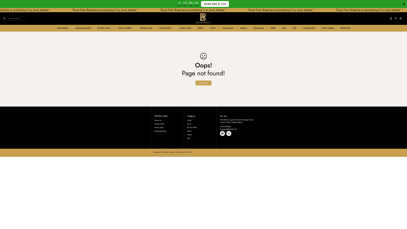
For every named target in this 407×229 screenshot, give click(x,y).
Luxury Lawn (185, 28)
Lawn (189, 124)
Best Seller (259, 28)
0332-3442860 (225, 126)
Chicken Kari (309, 28)
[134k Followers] (222, 133)
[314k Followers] (228, 133)
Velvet (189, 134)
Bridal (201, 28)
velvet (213, 28)
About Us (158, 120)
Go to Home (203, 83)
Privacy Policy (159, 124)
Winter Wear (165, 28)
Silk (294, 28)
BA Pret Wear (104, 28)
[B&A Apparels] (203, 18)
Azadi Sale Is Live (215, 4)
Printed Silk (228, 28)
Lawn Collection (83, 28)
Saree (272, 28)
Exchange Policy (160, 131)
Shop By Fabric (125, 28)
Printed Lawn (146, 28)
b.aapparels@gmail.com (228, 129)
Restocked (345, 28)
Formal (243, 28)
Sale (284, 28)
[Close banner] (404, 4)
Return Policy (159, 127)
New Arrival (62, 28)
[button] (400, 18)
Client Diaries (327, 28)
